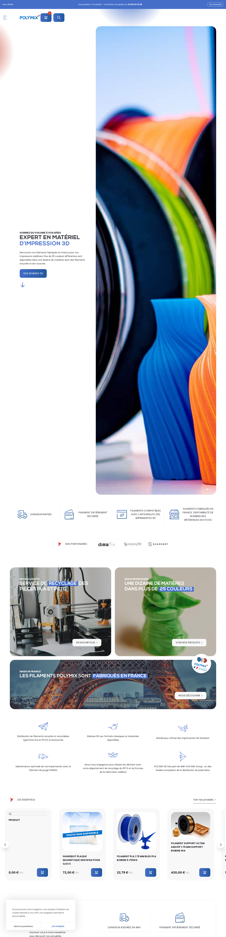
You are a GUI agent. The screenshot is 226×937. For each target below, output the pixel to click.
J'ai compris (58, 926)
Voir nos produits (188, 642)
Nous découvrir (189, 695)
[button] (205, 489)
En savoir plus (85, 642)
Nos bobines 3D (33, 273)
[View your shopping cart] (46, 18)
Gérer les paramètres (23, 926)
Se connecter (215, 4)
